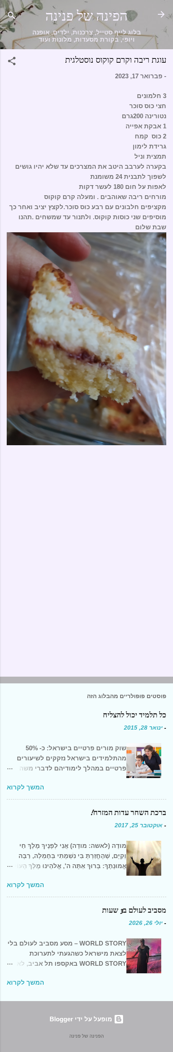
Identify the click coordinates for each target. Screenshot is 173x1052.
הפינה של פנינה (86, 16)
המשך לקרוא (25, 787)
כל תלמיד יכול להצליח (134, 715)
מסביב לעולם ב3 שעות (134, 910)
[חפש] (12, 17)
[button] (12, 62)
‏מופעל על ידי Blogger (82, 1019)
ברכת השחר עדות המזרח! (128, 813)
